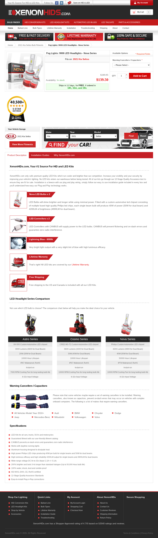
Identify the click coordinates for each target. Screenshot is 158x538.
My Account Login (77, 503)
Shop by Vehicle (18, 510)
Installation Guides (40, 155)
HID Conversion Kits (35, 22)
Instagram (62, 3)
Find (131, 136)
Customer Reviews (108, 510)
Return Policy (105, 518)
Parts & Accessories (129, 22)
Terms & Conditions (131, 533)
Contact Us (104, 507)
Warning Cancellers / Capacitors (126, 60)
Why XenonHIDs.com (64, 155)
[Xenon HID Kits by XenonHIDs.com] (38, 12)
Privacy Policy (147, 533)
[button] (136, 510)
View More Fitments (22, 144)
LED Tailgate (107, 22)
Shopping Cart (76, 507)
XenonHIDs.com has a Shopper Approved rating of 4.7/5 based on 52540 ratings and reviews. (79, 523)
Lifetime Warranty (80, 264)
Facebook (57, 3)
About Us (104, 503)
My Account (142, 3)
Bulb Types (45, 507)
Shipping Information (108, 514)
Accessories (16, 514)
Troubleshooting (47, 518)
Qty (114, 76)
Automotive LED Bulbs (85, 22)
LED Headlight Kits (59, 22)
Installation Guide (48, 514)
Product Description (17, 155)
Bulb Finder (13, 22)
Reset (143, 136)
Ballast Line (46, 503)
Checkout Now (76, 510)
